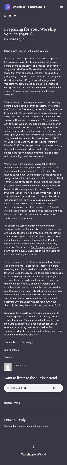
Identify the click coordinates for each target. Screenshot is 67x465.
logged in (23, 426)
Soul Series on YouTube (43, 247)
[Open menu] (61, 7)
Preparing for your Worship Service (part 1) (30, 31)
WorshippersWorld (29, 7)
